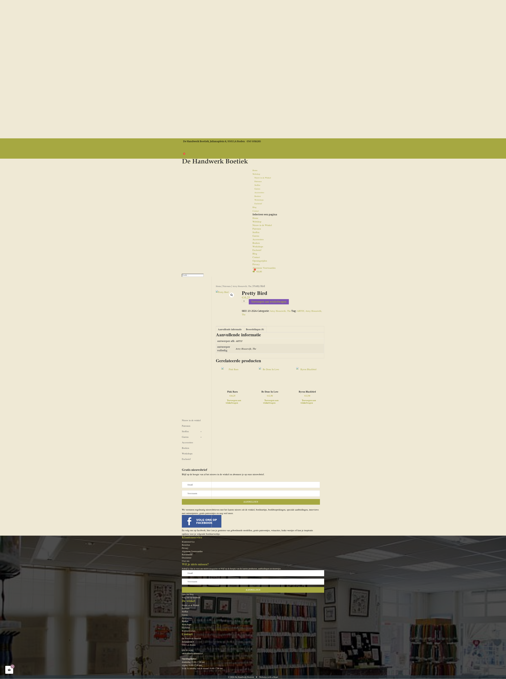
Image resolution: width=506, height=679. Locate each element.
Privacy (185, 148)
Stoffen (257, 185)
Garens (257, 188)
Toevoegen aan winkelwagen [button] (233, 401)
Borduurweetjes (188, 630)
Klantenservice (188, 541)
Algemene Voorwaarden (193, 152)
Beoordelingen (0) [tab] (255, 329)
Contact (255, 211)
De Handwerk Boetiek (244, 677)
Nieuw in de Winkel (262, 177)
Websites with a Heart (268, 677)
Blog (254, 253)
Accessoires (259, 192)
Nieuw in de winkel (191, 420)
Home (254, 170)
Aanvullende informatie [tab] (230, 329)
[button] (231, 295)
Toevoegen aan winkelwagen (268, 301)
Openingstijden (189, 144)
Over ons (185, 560)
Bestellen (186, 544)
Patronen (258, 181)
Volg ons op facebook (191, 597)
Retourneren (187, 554)
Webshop (256, 221)
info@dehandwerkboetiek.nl (192, 653)
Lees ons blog (188, 594)
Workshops (259, 199)
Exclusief (258, 203)
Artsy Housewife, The (241, 286)
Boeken (257, 196)
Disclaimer (186, 557)
